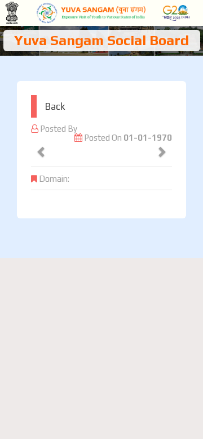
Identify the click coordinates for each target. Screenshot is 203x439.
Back (55, 106)
